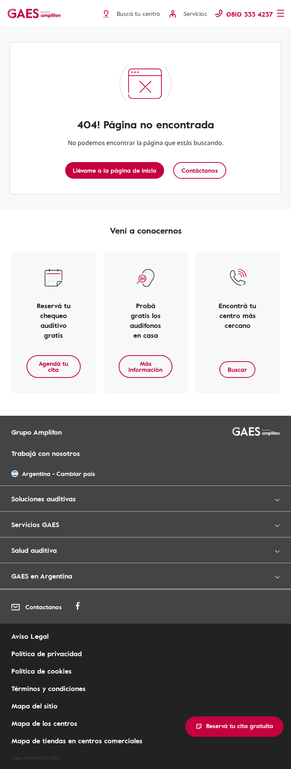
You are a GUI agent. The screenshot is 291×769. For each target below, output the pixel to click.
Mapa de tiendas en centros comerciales (76, 741)
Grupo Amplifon (36, 432)
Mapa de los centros (44, 723)
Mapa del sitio (34, 706)
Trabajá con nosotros (45, 453)
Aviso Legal (29, 636)
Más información (145, 366)
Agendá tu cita (53, 366)
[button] (234, 726)
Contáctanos (199, 170)
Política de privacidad (46, 653)
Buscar (237, 369)
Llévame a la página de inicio (114, 170)
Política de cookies (41, 671)
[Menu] (281, 14)
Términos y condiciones (48, 688)
